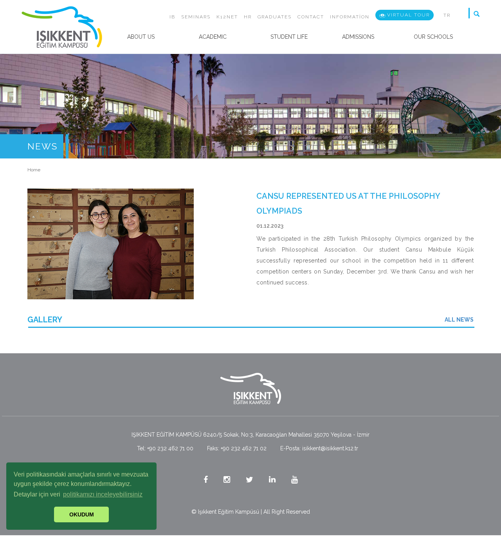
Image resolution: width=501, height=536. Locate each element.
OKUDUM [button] (81, 514)
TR (447, 15)
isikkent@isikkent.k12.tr (330, 448)
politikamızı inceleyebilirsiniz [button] (102, 494)
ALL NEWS (459, 320)
